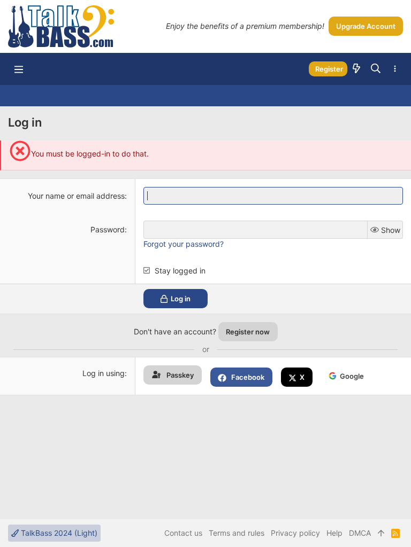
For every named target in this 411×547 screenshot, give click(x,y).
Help (334, 532)
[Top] (381, 533)
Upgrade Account (365, 26)
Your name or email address (76, 195)
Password (107, 229)
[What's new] (356, 68)
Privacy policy (295, 532)
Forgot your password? (183, 243)
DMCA (360, 532)
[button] (18, 69)
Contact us (183, 532)
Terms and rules (236, 532)
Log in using (103, 373)
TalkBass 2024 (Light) (58, 532)
